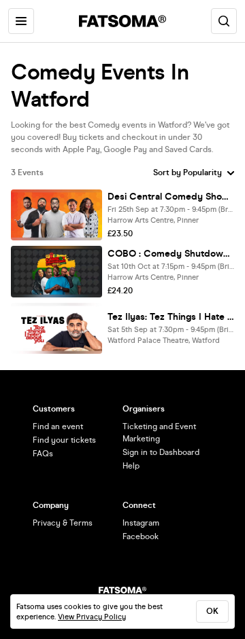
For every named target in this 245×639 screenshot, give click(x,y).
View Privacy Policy (92, 617)
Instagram (140, 523)
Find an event (58, 426)
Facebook (140, 536)
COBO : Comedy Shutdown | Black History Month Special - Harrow (171, 253)
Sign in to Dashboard (160, 452)
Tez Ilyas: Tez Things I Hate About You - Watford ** (171, 317)
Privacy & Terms (63, 523)
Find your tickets (64, 440)
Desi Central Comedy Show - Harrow (171, 196)
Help (131, 466)
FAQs (43, 453)
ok (212, 611)
